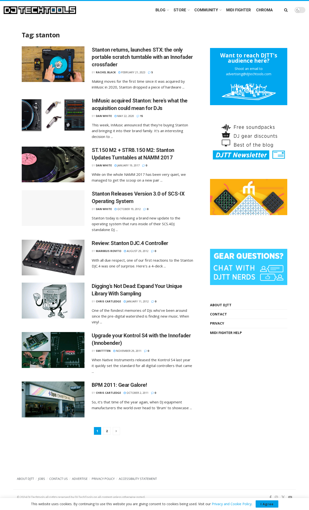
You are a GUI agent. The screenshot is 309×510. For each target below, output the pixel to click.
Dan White (104, 116)
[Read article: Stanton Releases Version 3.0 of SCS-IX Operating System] (53, 208)
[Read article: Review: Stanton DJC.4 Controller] (53, 257)
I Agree (267, 504)
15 (141, 116)
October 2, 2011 (137, 392)
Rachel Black (106, 72)
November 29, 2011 (128, 351)
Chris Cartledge (108, 301)
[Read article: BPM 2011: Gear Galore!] (53, 399)
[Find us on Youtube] (290, 497)
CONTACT (218, 314)
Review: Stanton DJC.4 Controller (130, 243)
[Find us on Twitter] (283, 497)
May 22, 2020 (125, 116)
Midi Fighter (238, 10)
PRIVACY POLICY (103, 478)
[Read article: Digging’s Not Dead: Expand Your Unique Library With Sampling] (53, 300)
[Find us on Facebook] (270, 497)
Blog (160, 10)
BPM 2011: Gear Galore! (119, 385)
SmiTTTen (103, 351)
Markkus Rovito (108, 251)
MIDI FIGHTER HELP (226, 332)
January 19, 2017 (128, 165)
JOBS (41, 478)
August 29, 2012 (137, 251)
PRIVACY (217, 323)
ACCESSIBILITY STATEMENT (138, 478)
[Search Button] (286, 10)
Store (180, 10)
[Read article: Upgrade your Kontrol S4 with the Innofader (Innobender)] (53, 350)
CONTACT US (58, 478)
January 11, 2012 (137, 301)
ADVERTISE (80, 478)
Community (206, 10)
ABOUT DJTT (221, 305)
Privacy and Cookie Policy (232, 504)
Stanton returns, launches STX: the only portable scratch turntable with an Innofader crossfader (142, 57)
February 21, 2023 (132, 72)
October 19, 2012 (129, 209)
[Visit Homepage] (40, 10)
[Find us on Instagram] (276, 497)
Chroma (264, 10)
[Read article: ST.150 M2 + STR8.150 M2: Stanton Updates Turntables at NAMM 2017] (53, 164)
